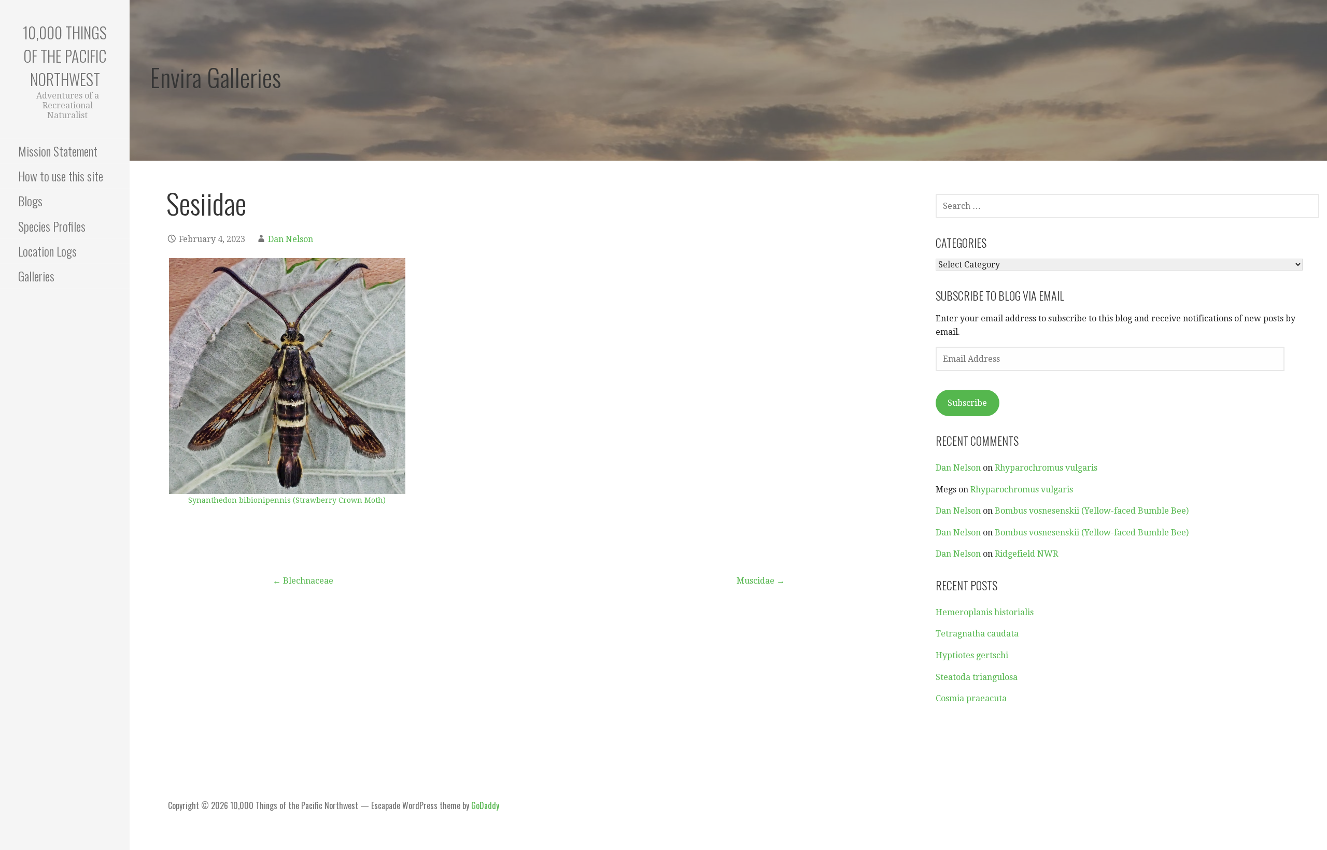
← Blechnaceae (303, 581)
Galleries (36, 275)
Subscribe (967, 403)
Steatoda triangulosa (977, 677)
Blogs (30, 200)
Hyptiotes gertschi (972, 655)
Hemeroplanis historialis (985, 612)
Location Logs (47, 251)
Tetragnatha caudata (977, 634)
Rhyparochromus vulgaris (1046, 468)
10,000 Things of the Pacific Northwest (65, 56)
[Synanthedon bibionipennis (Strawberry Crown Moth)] (287, 376)
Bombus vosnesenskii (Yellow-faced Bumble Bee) (1092, 511)
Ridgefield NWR (1026, 554)
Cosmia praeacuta (971, 698)
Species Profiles (52, 226)
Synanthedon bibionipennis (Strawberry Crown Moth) (287, 500)
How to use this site (60, 175)
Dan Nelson (290, 239)
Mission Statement (57, 150)
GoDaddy (485, 805)
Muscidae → (761, 581)
